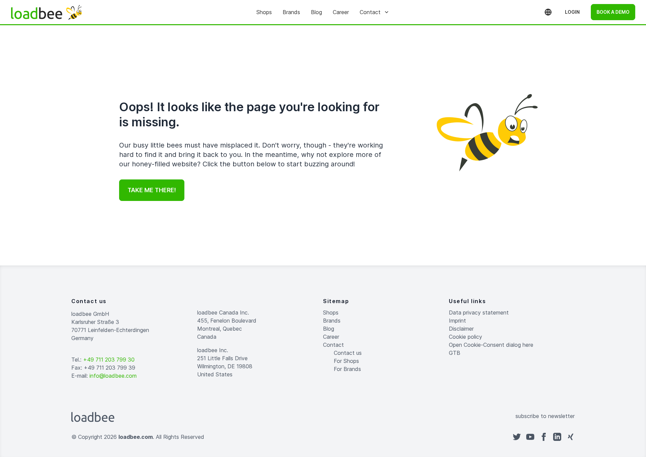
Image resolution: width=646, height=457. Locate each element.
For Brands (347, 369)
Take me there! (152, 190)
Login (572, 12)
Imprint (457, 320)
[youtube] (530, 437)
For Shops (346, 361)
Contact (370, 12)
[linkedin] (557, 437)
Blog (316, 12)
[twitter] (517, 437)
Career (341, 12)
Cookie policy (465, 336)
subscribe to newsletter (545, 416)
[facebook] (544, 437)
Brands (291, 12)
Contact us (348, 352)
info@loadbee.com (113, 375)
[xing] (571, 437)
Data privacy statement (479, 312)
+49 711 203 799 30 (109, 359)
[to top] (329, 437)
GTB (454, 352)
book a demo (613, 12)
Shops (264, 12)
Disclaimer (461, 328)
